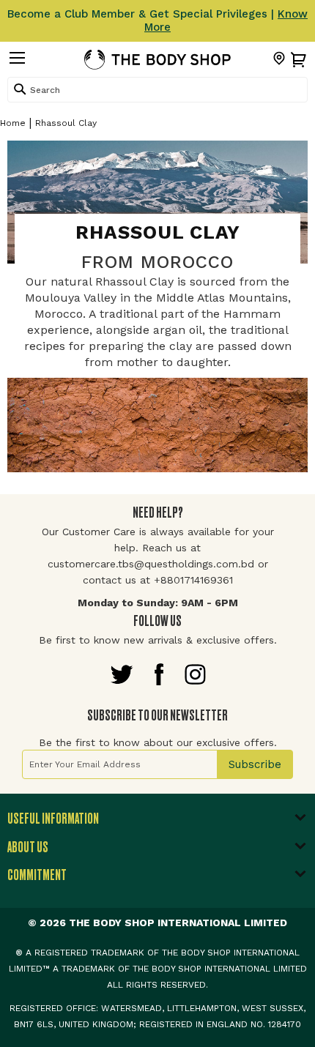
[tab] (157, 822)
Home (13, 123)
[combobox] (157, 90)
